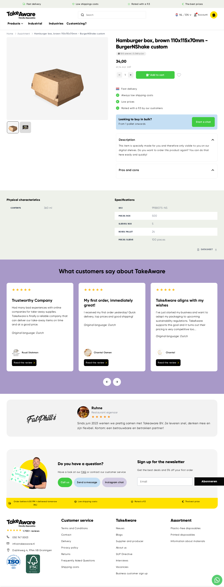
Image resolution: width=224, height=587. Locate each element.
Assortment (24, 33)
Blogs (119, 534)
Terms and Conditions (74, 528)
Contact (66, 534)
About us (121, 547)
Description (127, 140)
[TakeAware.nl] (21, 15)
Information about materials (188, 541)
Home (10, 33)
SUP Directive (124, 554)
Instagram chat (114, 482)
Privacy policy (69, 547)
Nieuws (120, 528)
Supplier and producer (129, 541)
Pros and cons (129, 170)
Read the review (23, 362)
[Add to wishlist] (179, 75)
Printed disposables (183, 534)
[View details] (25, 127)
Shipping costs (70, 566)
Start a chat (203, 121)
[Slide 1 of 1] (13, 127)
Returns (65, 554)
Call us (65, 482)
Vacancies (122, 566)
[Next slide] (117, 382)
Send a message (87, 482)
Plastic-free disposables (186, 528)
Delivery (66, 541)
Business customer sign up (132, 573)
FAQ (83, 472)
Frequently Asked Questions (78, 560)
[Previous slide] (107, 382)
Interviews (122, 560)
